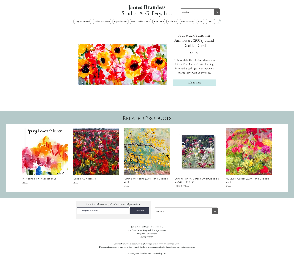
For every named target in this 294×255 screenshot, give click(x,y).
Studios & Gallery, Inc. (147, 13)
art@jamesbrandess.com (147, 233)
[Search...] (217, 12)
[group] (147, 158)
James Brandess (147, 7)
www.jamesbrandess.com (169, 243)
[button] (120, 21)
